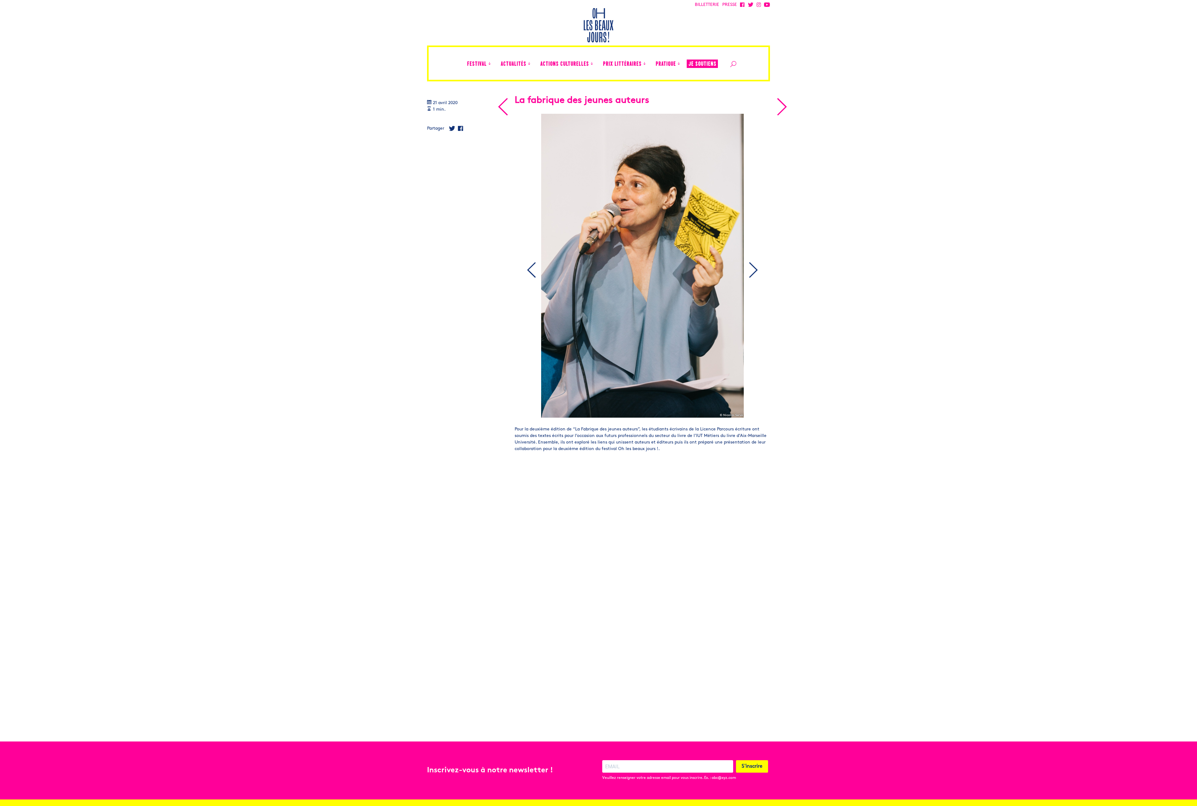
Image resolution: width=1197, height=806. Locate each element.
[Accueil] (459, 63)
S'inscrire (752, 766)
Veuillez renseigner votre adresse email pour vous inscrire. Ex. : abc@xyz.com (669, 778)
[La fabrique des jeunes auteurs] (503, 107)
